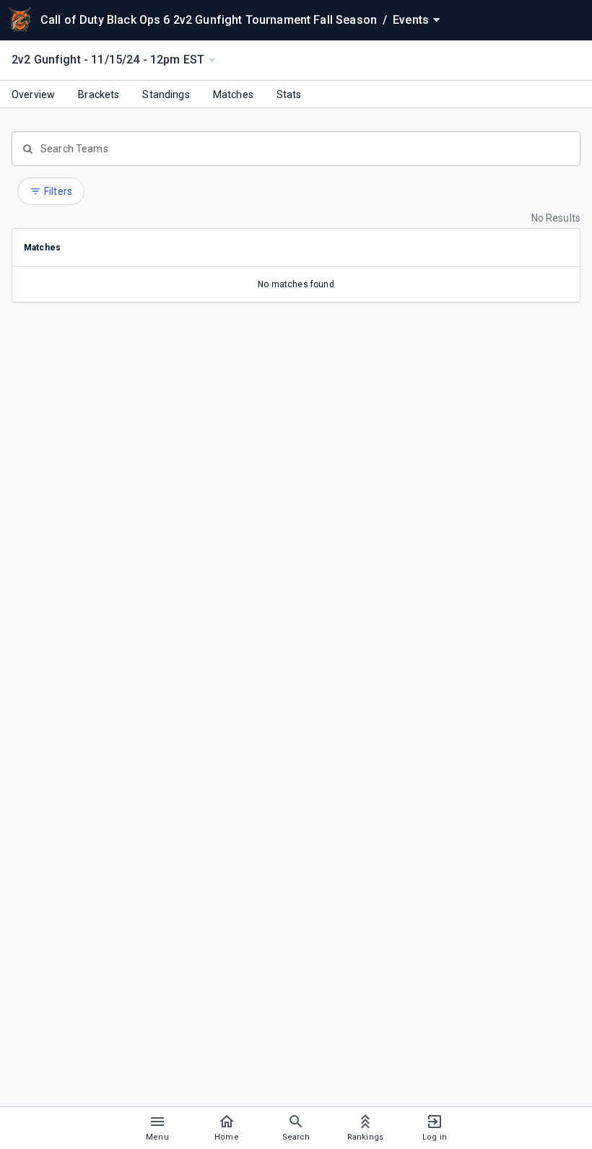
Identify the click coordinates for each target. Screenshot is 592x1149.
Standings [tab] (165, 94)
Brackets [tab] (98, 94)
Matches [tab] (233, 94)
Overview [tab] (33, 94)
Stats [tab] (289, 94)
